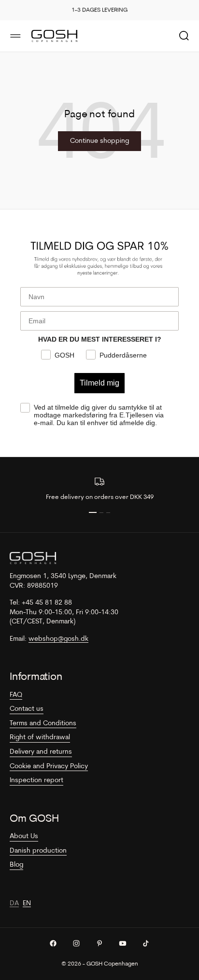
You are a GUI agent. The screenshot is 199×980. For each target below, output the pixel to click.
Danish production (38, 851)
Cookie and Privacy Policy (49, 766)
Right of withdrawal (40, 737)
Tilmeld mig (99, 383)
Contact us (26, 709)
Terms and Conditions (43, 723)
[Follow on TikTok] (146, 943)
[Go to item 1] (93, 512)
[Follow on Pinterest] (99, 943)
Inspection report (36, 780)
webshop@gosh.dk (58, 639)
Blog (16, 865)
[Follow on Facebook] (53, 943)
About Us (24, 836)
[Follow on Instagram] (76, 943)
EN (27, 903)
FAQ (16, 695)
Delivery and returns (41, 752)
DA (14, 903)
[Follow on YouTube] (123, 943)
